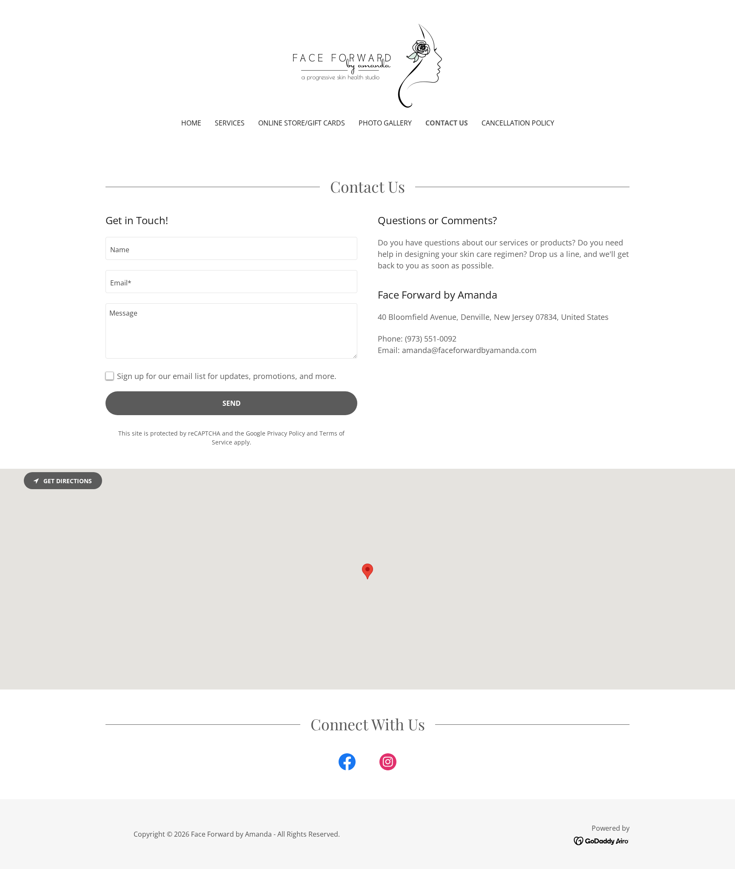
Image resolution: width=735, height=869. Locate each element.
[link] (367, 65)
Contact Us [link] (446, 123)
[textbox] (231, 248)
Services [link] (230, 123)
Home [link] (191, 123)
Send (231, 403)
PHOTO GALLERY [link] (385, 123)
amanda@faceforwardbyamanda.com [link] (469, 350)
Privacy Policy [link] (286, 433)
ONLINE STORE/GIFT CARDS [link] (301, 123)
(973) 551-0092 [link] (430, 338)
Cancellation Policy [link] (517, 123)
